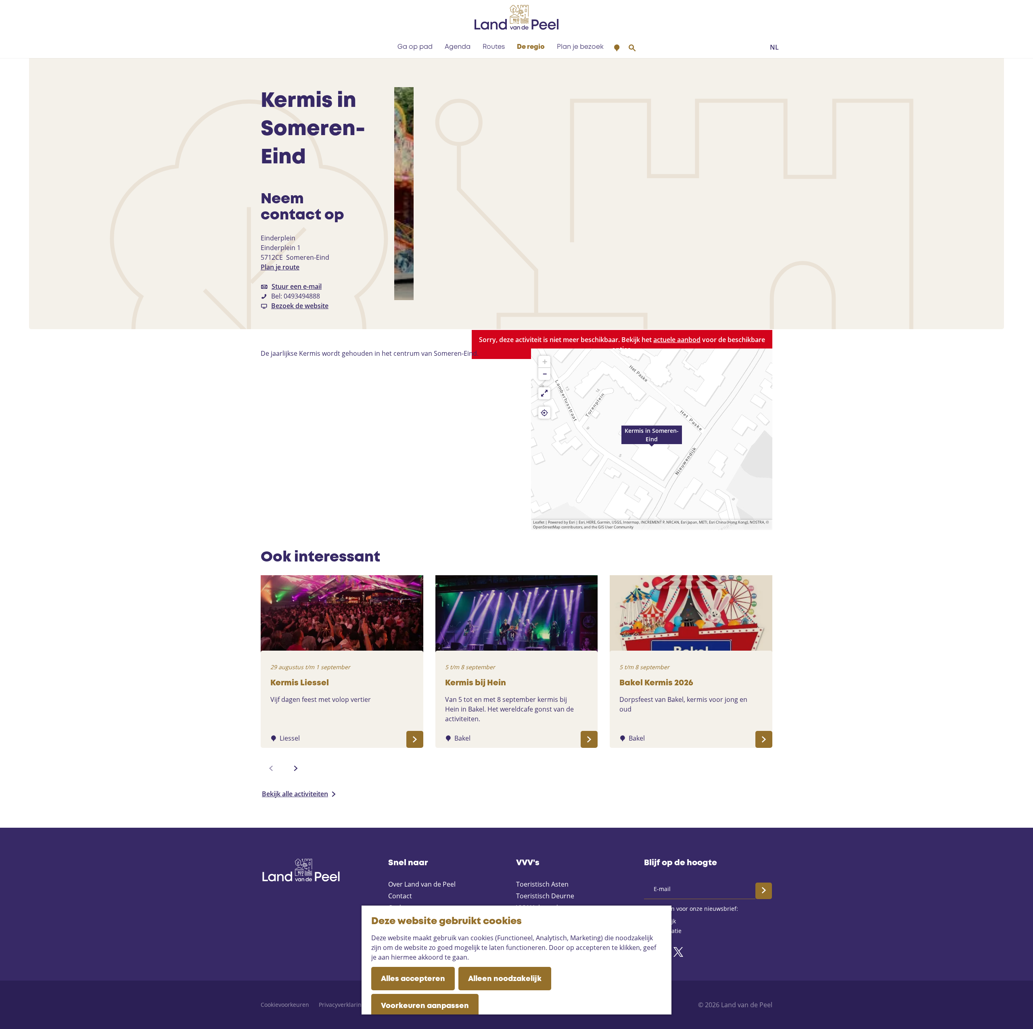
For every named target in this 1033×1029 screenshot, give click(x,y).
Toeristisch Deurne (545, 895)
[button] (652, 439)
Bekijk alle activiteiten (295, 793)
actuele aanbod (677, 339)
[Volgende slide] (296, 768)
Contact (400, 895)
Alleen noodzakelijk (505, 979)
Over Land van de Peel (422, 884)
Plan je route (280, 267)
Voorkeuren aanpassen (425, 1006)
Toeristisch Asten (542, 884)
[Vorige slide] (271, 768)
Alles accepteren (413, 979)
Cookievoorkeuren (285, 1004)
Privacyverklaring (342, 1004)
